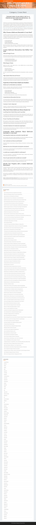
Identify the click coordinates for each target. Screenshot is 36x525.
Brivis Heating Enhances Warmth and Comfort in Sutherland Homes (14, 201)
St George (5, 372)
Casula (5, 488)
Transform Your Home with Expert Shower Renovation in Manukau (14, 217)
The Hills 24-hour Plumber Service (9, 324)
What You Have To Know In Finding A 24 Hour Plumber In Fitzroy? (13, 343)
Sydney (5, 367)
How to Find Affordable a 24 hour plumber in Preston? (12, 339)
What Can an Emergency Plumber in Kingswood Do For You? (13, 353)
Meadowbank (6, 484)
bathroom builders (24, 185)
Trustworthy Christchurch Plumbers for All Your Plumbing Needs (13, 203)
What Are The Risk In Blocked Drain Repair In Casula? (12, 306)
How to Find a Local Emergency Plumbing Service (11, 329)
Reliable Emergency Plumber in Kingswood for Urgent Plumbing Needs (14, 243)
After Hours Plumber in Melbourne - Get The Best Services (12, 345)
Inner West (5, 432)
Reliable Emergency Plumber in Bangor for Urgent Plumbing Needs (14, 257)
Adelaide (5, 400)
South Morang (6, 490)
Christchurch (6, 381)
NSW (4, 369)
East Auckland (6, 456)
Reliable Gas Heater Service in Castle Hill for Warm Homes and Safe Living (15, 199)
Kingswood (5, 491)
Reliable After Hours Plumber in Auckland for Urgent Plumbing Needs (14, 234)
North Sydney (6, 472)
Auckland (5, 384)
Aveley (5, 386)
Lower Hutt (5, 416)
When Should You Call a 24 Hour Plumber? (10, 332)
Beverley (5, 493)
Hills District (6, 500)
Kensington (6, 497)
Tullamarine (6, 512)
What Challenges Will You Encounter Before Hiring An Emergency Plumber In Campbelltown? (18, 317)
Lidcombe (5, 460)
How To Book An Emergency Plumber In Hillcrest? (11, 352)
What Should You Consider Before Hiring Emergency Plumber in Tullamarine (15, 346)
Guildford (5, 411)
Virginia (5, 498)
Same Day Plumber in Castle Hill (9, 264)
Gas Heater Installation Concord (9, 238)
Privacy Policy (22, 523)
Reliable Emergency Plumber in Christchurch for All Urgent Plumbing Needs (15, 206)
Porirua (5, 425)
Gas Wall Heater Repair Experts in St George (10, 220)
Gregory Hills (6, 414)
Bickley (5, 439)
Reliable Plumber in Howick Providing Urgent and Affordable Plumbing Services (16, 204)
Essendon (5, 514)
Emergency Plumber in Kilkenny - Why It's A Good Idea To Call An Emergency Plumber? (17, 350)
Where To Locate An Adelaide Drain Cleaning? (10, 308)
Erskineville (5, 505)
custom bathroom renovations (16, 185)
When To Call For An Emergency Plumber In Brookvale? (12, 304)
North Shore (6, 184)
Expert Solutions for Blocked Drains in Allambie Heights (12, 229)
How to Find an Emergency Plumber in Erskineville (11, 336)
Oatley (5, 365)
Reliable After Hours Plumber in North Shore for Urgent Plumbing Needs (15, 278)
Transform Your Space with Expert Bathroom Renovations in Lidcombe (14, 273)
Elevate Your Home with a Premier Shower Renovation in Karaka (13, 227)
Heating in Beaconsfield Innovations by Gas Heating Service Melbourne (14, 255)
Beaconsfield (6, 446)
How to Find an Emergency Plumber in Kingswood (11, 320)
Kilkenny (5, 516)
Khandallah (5, 477)
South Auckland (6, 404)
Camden (5, 470)
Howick (5, 383)
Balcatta (5, 479)
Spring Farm (6, 444)
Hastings (5, 430)
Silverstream (6, 462)
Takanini (5, 449)
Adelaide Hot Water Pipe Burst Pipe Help (10, 327)
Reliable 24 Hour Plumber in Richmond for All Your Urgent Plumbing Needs (15, 245)
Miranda (5, 451)
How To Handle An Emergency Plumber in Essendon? (12, 348)
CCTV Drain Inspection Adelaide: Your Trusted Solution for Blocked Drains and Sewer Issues (17, 215)
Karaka (5, 421)
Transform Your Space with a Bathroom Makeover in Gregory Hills (14, 224)
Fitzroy (5, 511)
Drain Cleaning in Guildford (8, 222)
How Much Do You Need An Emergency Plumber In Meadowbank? (13, 310)
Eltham (5, 458)
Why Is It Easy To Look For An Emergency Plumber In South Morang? (14, 318)
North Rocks (6, 409)
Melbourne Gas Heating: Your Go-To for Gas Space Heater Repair (13, 294)
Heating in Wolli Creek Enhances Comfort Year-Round (12, 262)
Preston (5, 507)
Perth (5, 388)
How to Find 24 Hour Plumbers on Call (9, 331)
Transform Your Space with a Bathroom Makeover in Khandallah (13, 290)
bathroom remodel (7, 185)
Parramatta (6, 407)
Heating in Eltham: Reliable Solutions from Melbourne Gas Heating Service (15, 269)
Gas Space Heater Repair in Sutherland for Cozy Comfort (12, 241)
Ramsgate (5, 437)
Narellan (5, 363)
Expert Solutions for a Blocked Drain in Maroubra (11, 196)
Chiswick (5, 502)
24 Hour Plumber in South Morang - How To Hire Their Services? (13, 338)
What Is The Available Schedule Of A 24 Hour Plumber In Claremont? (14, 299)
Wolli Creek (5, 453)
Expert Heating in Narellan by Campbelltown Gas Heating (12, 192)
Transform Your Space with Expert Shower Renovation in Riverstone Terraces (15, 287)
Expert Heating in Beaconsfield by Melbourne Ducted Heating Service (14, 297)
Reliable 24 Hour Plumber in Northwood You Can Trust (12, 250)
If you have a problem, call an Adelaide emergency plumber (13, 322)
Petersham (5, 469)
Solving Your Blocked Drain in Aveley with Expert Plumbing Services (14, 208)
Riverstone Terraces (7, 474)
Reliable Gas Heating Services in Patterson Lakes (11, 211)
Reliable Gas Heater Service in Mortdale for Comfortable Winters (13, 197)
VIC (4, 397)
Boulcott (5, 418)
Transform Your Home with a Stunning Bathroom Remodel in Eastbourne (15, 280)
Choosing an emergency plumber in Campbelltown (11, 313)
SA (4, 402)
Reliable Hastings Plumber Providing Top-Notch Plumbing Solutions (14, 236)
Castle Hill (5, 377)
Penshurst (5, 442)
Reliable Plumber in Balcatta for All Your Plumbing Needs (12, 292)
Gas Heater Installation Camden (9, 283)
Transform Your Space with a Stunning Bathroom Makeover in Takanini (14, 259)
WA (4, 390)
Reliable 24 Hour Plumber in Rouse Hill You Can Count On (12, 266)
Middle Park (5, 504)
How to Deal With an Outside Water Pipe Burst (11, 334)
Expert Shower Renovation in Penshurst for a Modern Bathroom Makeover (15, 252)
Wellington (5, 476)
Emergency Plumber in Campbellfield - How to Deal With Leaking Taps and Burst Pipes (17, 341)
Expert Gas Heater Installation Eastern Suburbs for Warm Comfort (14, 213)
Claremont (5, 483)
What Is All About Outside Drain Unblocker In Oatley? (12, 303)
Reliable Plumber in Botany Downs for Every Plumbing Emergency (14, 296)
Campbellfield (6, 509)
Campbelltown (6, 362)
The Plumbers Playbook (8, 1)
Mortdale (5, 374)
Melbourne (5, 395)
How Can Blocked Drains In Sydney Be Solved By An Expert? (12, 311)
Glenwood (5, 428)
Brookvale (5, 486)
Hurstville (5, 435)
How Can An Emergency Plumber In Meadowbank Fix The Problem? (14, 301)
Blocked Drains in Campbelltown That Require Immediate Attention (14, 271)
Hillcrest (5, 518)
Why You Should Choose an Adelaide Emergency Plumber (12, 325)
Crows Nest (10, 184)
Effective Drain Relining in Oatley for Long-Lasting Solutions (13, 194)
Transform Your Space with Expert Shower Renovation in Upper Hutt (14, 210)
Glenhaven (5, 495)
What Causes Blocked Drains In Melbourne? (10, 315)
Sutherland (5, 379)
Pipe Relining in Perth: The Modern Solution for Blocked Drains (13, 289)
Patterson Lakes (6, 393)
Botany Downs (6, 481)
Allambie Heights (6, 423)
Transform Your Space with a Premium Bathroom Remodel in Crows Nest (18, 18)
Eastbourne (5, 467)
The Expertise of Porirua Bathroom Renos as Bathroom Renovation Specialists (16, 231)
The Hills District (6, 376)
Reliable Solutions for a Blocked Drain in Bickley (11, 248)
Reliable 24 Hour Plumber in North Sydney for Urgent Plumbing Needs (14, 285)
